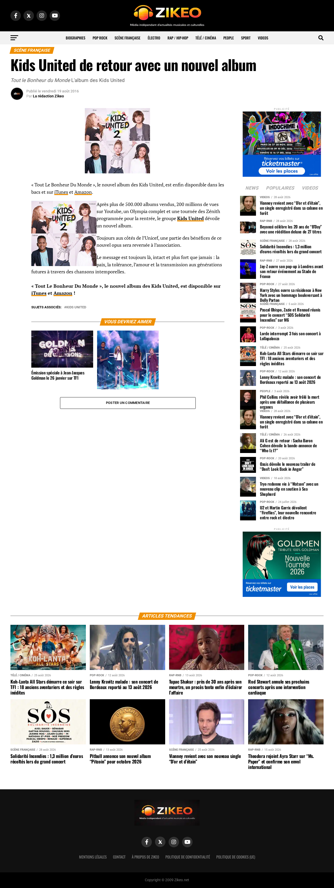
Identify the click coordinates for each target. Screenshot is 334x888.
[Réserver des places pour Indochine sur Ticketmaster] (282, 142)
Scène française (127, 37)
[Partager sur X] (17, 211)
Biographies (75, 37)
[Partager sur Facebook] (17, 186)
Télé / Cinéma (205, 37)
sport (245, 37)
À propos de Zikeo (145, 857)
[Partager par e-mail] (17, 224)
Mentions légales (93, 857)
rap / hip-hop (178, 37)
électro (154, 37)
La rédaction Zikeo (48, 96)
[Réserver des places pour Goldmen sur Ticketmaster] (282, 562)
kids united (76, 307)
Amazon (83, 192)
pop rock (100, 37)
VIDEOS (263, 37)
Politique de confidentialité (187, 857)
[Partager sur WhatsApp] (17, 199)
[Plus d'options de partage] (17, 236)
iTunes (61, 192)
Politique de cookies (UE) (235, 857)
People (228, 37)
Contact (119, 857)
